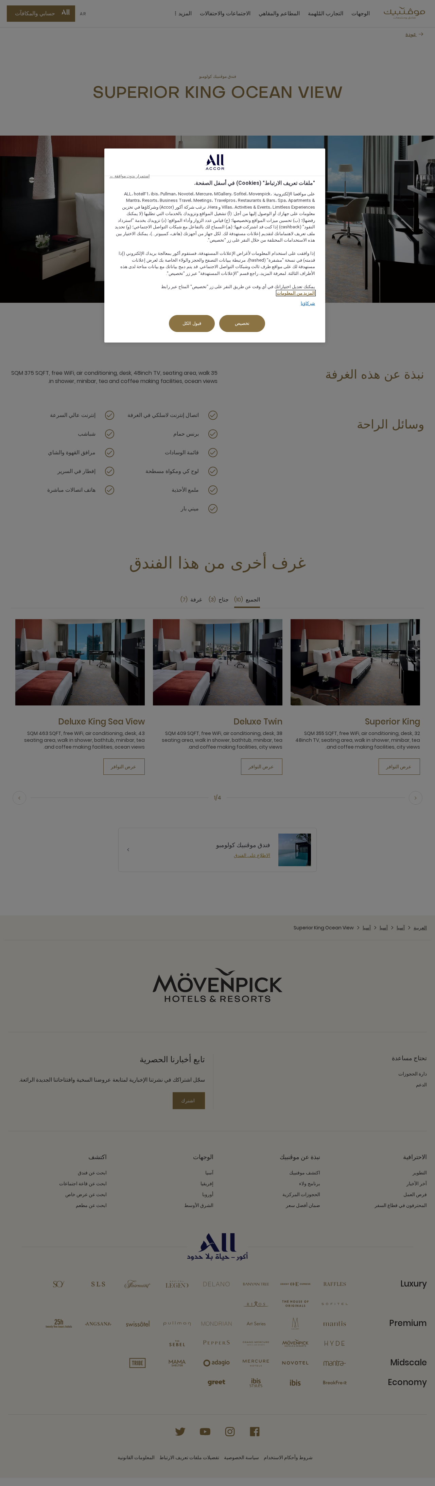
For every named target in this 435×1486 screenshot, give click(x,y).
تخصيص (242, 323)
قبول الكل (191, 323)
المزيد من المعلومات (296, 293)
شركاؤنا (308, 303)
